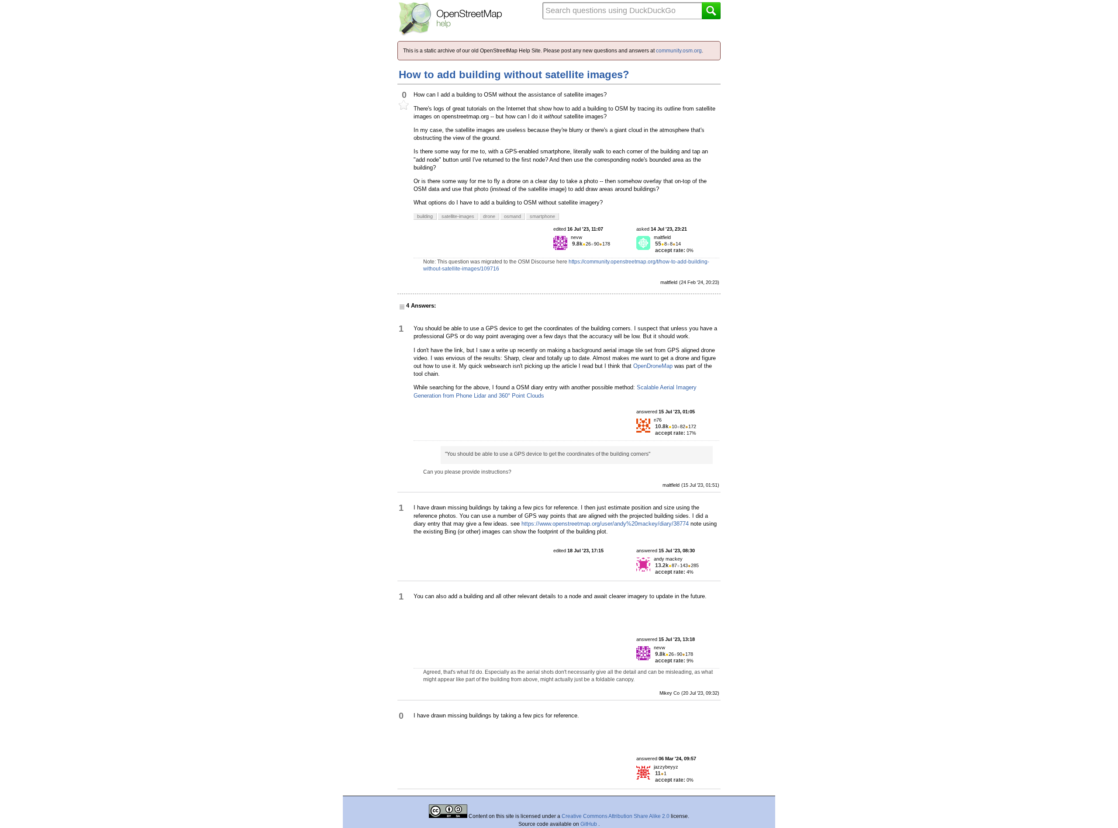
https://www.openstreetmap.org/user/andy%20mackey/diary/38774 (605, 523)
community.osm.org (679, 51)
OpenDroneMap (653, 366)
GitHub (589, 824)
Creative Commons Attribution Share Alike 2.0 (615, 816)
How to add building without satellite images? (514, 74)
